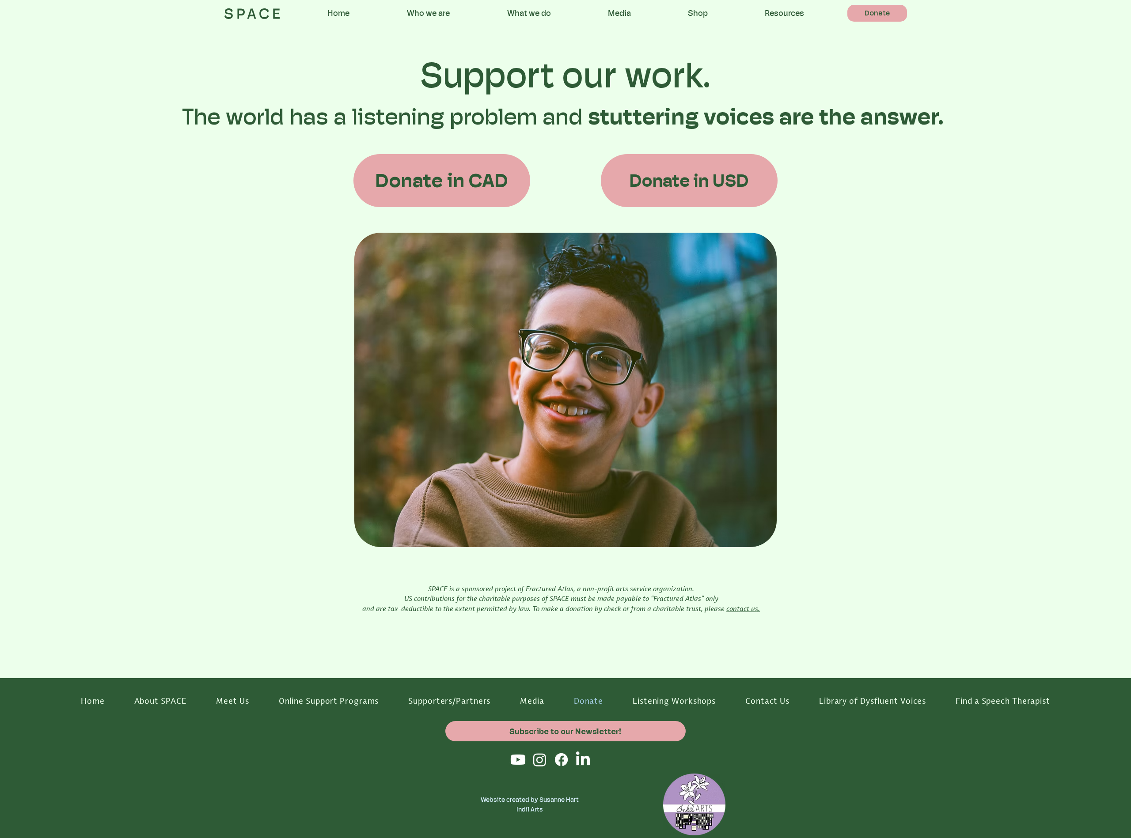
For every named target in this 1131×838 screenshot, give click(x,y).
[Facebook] (561, 759)
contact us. (743, 608)
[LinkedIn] (583, 759)
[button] (428, 13)
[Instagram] (539, 759)
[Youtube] (518, 759)
